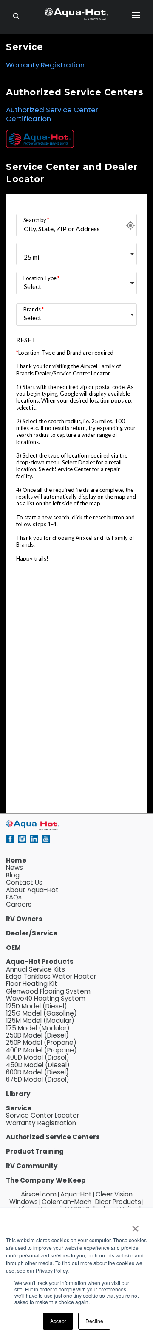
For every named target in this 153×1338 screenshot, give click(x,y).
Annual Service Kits (35, 969)
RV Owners (24, 918)
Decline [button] (94, 1320)
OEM (13, 947)
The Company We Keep (46, 1180)
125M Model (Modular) (40, 1020)
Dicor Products (118, 1201)
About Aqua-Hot (32, 890)
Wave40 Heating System (45, 998)
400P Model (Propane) (41, 1050)
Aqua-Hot (76, 1194)
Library (18, 1093)
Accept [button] (58, 1320)
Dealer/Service (31, 933)
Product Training (35, 1151)
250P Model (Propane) (41, 1042)
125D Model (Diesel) (36, 1006)
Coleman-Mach (66, 1201)
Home (16, 860)
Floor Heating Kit (31, 983)
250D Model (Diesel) (37, 1035)
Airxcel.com (39, 1194)
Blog (13, 875)
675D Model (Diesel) (37, 1079)
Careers (18, 904)
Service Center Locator (42, 1115)
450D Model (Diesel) (38, 1064)
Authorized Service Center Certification (52, 114)
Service (18, 1108)
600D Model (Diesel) (37, 1072)
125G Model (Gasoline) (41, 1013)
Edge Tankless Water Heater (51, 976)
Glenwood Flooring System (48, 991)
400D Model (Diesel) (37, 1057)
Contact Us (24, 882)
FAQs (14, 897)
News (14, 867)
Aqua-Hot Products (40, 961)
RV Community (32, 1165)
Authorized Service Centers (53, 1137)
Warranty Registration (45, 65)
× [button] (134, 1225)
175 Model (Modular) (38, 1028)
